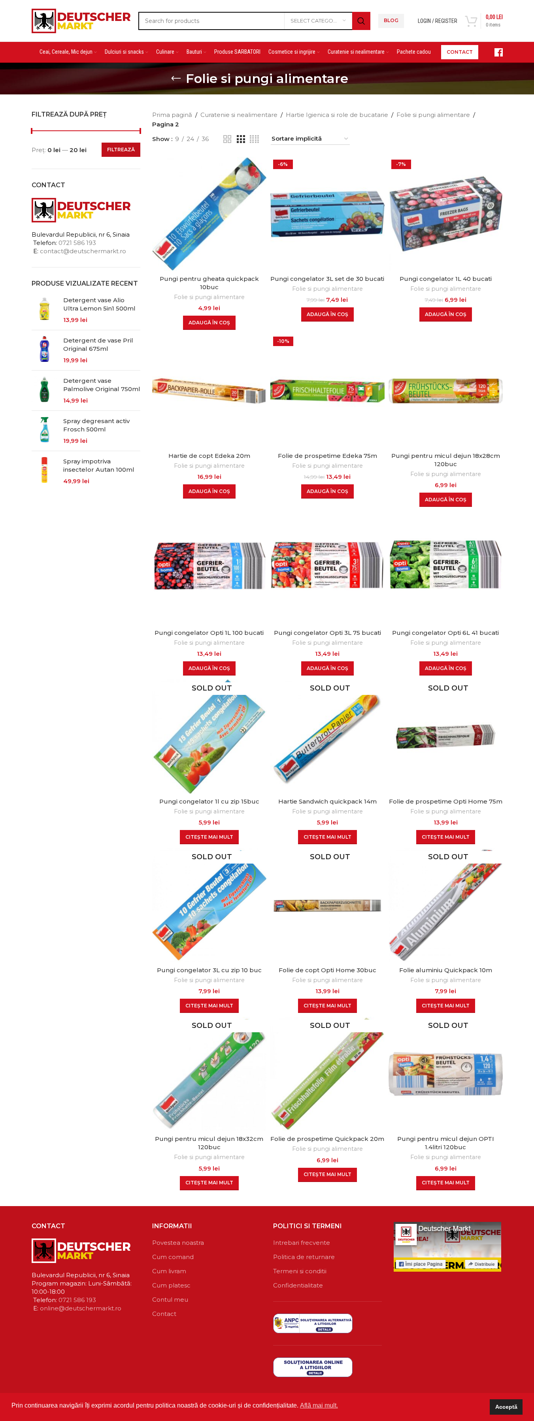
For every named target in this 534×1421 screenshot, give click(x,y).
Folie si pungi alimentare (433, 115)
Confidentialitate (298, 1285)
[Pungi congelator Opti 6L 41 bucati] (446, 568)
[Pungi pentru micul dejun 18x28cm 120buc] (446, 391)
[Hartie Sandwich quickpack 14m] (327, 736)
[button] (209, 323)
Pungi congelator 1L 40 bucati (446, 278)
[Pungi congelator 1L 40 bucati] (446, 214)
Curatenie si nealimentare (238, 115)
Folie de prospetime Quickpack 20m (327, 1138)
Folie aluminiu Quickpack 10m (445, 970)
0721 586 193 (77, 243)
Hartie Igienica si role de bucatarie (337, 115)
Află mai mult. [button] (319, 1405)
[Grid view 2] (227, 139)
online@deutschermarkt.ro (80, 1308)
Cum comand (173, 1257)
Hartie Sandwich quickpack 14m (327, 801)
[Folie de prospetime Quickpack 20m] (327, 1074)
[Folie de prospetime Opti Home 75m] (446, 736)
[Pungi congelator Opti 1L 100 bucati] (209, 568)
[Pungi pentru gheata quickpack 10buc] (209, 214)
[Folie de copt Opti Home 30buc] (327, 905)
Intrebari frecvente (301, 1242)
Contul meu (170, 1299)
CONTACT (460, 52)
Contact (164, 1313)
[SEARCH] (361, 21)
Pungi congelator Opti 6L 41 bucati (445, 632)
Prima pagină (172, 115)
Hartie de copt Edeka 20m (209, 455)
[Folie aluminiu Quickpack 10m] (446, 905)
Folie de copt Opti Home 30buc (327, 970)
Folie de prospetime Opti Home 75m (445, 801)
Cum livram (169, 1271)
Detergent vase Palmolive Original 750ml (101, 385)
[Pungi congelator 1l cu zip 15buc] (209, 736)
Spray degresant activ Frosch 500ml (96, 425)
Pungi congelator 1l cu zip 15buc (209, 801)
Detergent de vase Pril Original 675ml (98, 344)
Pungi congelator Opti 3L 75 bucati (327, 632)
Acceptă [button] (506, 1407)
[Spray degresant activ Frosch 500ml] (44, 431)
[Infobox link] (494, 52)
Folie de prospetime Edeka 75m (327, 455)
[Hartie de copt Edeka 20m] (209, 391)
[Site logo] (81, 20)
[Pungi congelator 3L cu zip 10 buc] (209, 905)
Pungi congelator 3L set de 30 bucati (327, 278)
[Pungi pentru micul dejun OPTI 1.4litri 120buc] (446, 1074)
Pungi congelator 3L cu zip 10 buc (209, 970)
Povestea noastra (178, 1242)
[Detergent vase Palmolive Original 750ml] (44, 390)
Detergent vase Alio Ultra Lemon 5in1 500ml (99, 304)
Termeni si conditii (299, 1271)
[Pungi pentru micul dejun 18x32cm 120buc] (209, 1074)
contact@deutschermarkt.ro (83, 251)
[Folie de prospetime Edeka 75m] (327, 391)
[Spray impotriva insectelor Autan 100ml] (44, 471)
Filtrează (121, 149)
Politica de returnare (304, 1257)
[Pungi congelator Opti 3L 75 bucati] (327, 568)
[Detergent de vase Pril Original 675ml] (44, 350)
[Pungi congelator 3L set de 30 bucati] (327, 214)
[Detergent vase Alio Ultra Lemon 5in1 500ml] (44, 310)
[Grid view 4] (254, 139)
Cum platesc (171, 1285)
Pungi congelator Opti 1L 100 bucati (209, 632)
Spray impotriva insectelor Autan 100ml (98, 465)
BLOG (391, 20)
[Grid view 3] (241, 139)
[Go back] (176, 79)
